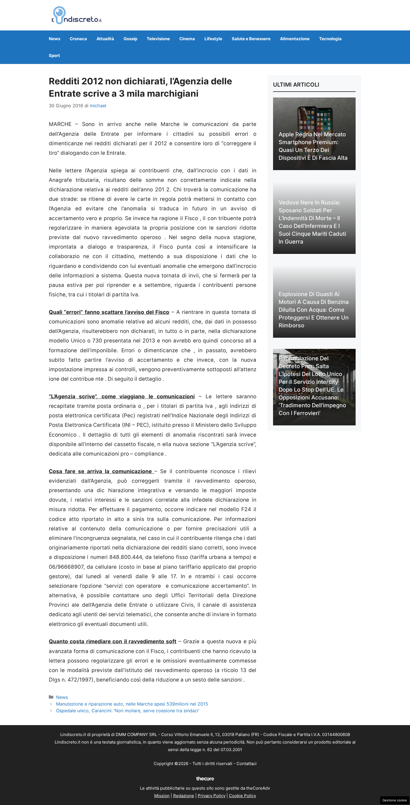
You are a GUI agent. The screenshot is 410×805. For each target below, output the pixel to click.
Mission (162, 795)
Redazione (183, 795)
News (54, 38)
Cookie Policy (242, 795)
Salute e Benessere (251, 38)
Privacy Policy (211, 795)
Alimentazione (295, 38)
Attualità (105, 38)
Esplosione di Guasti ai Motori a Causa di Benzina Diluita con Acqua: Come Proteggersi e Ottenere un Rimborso (314, 310)
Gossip (130, 38)
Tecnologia (330, 38)
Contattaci (247, 763)
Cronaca (78, 38)
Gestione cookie (394, 800)
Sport (54, 55)
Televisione (158, 38)
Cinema (187, 38)
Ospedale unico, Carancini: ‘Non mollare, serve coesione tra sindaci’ (127, 710)
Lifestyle (213, 38)
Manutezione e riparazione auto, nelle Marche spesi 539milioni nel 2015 (132, 704)
